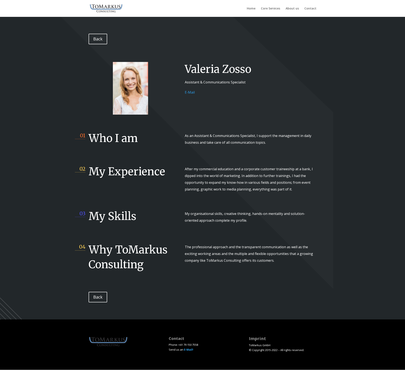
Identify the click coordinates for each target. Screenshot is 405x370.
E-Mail (190, 92)
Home (251, 8)
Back (98, 39)
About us (292, 8)
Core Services (270, 8)
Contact (310, 8)
